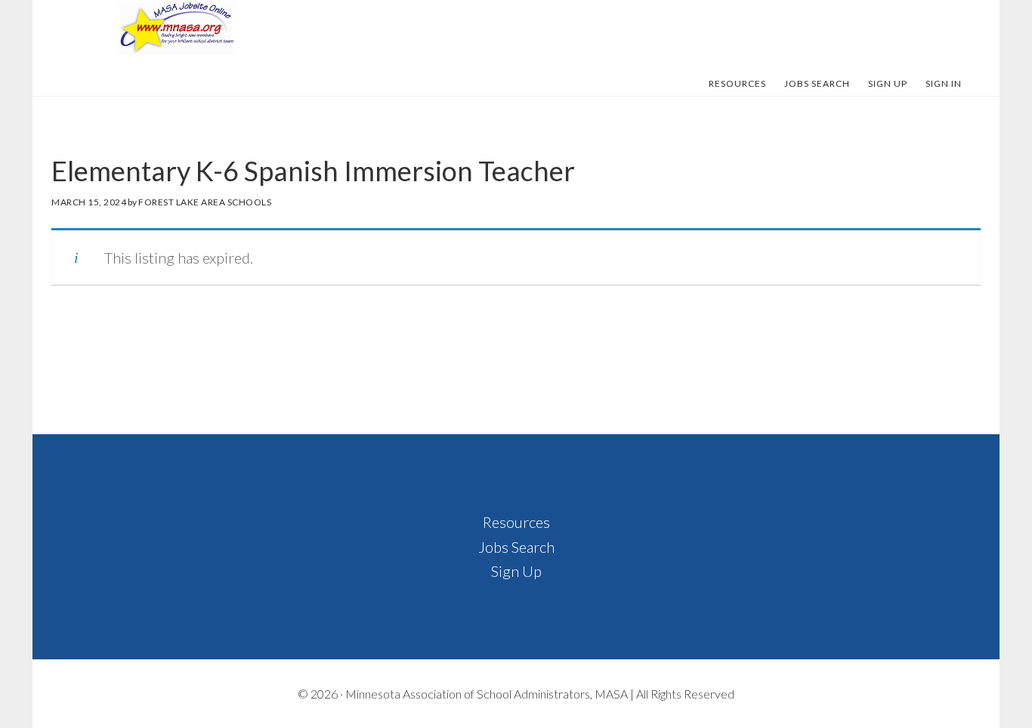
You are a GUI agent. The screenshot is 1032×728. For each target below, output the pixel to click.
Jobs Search (516, 547)
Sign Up (516, 571)
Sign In (943, 83)
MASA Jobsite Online (176, 28)
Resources (516, 522)
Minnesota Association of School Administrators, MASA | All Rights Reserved (539, 693)
